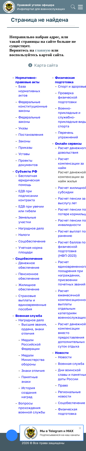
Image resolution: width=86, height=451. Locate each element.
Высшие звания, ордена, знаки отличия (34, 328)
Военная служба (28, 316)
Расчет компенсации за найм (71, 163)
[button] (73, 7)
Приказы (25, 147)
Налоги (24, 235)
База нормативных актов (29, 90)
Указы (23, 128)
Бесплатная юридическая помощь (29, 180)
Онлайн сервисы (68, 143)
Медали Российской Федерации (31, 344)
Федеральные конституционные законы (32, 106)
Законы (24, 141)
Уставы (24, 154)
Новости (62, 353)
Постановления (30, 135)
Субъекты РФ (26, 171)
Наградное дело (31, 228)
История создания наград (28, 392)
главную (42, 50)
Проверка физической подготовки (67, 97)
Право (63, 385)
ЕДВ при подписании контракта (28, 195)
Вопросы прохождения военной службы (31, 407)
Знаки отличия (33, 371)
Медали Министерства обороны (32, 359)
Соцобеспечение (31, 241)
